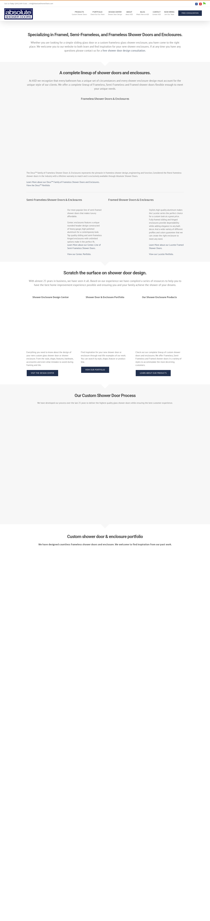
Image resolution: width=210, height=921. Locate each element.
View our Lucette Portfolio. (161, 254)
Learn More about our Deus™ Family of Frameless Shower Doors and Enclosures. (62, 182)
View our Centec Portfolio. (79, 254)
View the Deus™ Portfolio (38, 185)
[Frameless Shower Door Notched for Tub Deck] (65, 740)
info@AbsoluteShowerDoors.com (41, 3)
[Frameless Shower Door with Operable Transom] (166, 108)
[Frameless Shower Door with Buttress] (145, 740)
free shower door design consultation (124, 50)
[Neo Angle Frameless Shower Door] (125, 108)
